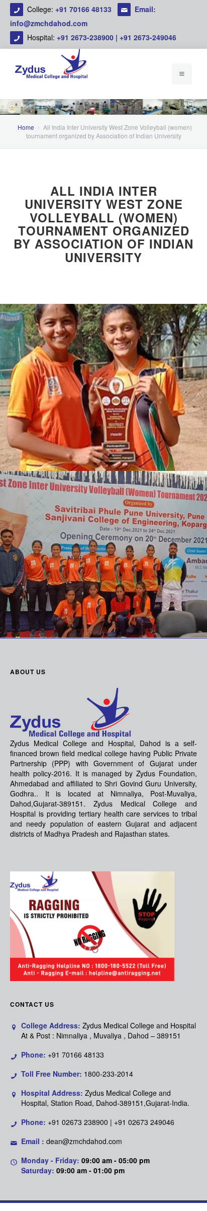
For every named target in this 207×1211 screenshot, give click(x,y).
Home (26, 127)
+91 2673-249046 (148, 37)
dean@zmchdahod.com (84, 1141)
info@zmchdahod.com (48, 23)
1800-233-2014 (108, 1074)
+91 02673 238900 (78, 1122)
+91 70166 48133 (84, 9)
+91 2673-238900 (85, 37)
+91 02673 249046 (144, 1122)
